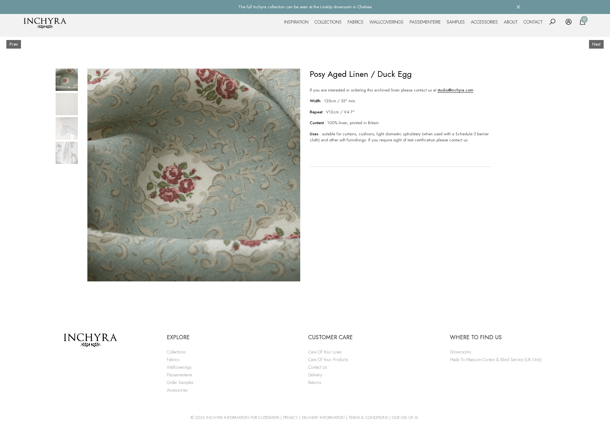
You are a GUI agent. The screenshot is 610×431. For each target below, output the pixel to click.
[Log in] (568, 21)
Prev (14, 44)
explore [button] (178, 337)
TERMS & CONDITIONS (368, 417)
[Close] (518, 7)
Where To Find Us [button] (476, 337)
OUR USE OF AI (405, 417)
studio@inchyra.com (455, 90)
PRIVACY (290, 417)
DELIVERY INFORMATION (323, 417)
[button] (552, 21)
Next (596, 44)
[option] (193, 175)
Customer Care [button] (330, 337)
